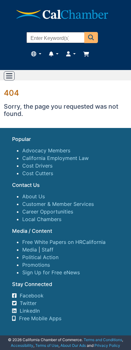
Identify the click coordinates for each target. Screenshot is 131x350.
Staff (47, 249)
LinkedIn (30, 311)
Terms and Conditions (103, 339)
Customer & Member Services (58, 204)
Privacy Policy (107, 345)
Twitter (28, 303)
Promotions (36, 265)
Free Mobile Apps (40, 318)
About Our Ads (73, 345)
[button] (91, 37)
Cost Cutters (37, 173)
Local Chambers (41, 219)
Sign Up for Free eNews (51, 272)
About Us (33, 196)
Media (29, 249)
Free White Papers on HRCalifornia (64, 242)
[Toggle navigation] (9, 76)
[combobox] (55, 38)
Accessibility (22, 345)
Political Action (40, 257)
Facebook (32, 295)
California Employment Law (55, 158)
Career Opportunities (47, 211)
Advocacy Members (46, 150)
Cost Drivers (37, 165)
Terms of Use (47, 345)
